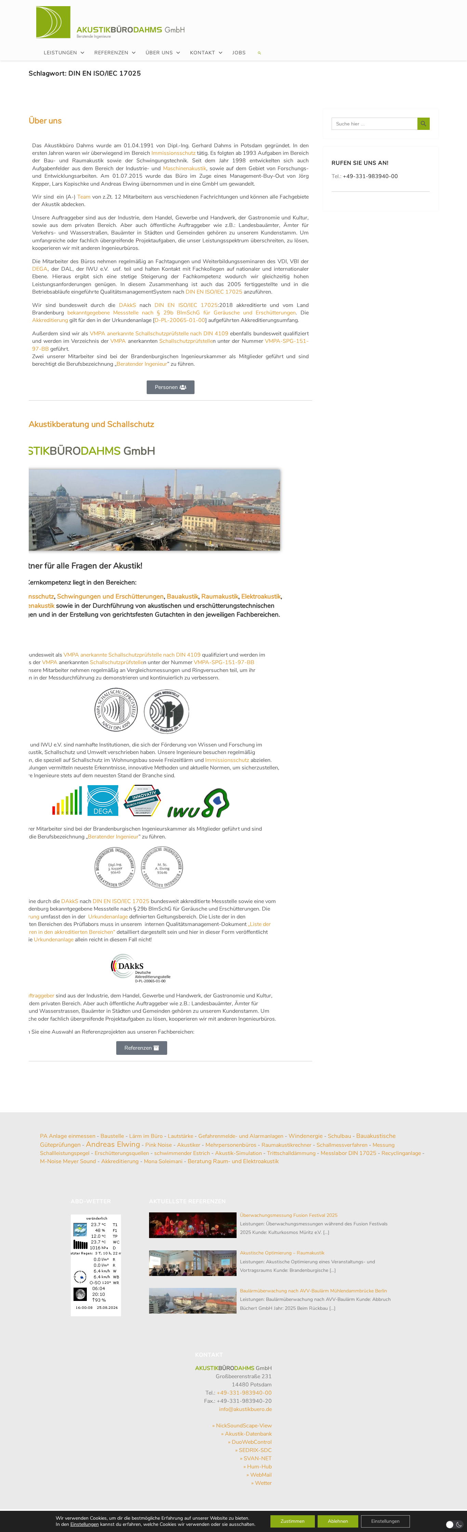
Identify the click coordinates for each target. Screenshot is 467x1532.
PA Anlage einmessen (67, 1136)
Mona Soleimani (163, 1161)
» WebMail (259, 1475)
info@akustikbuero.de (245, 1409)
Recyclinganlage (401, 1153)
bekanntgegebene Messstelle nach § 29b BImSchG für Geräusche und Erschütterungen (181, 313)
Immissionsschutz (173, 153)
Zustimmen (293, 1521)
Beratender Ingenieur (142, 364)
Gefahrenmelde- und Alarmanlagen (240, 1136)
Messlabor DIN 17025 (348, 1153)
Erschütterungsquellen (122, 1153)
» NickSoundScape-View (242, 1425)
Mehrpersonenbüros (230, 1145)
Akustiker (188, 1145)
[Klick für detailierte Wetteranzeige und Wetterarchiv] (96, 1263)
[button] (258, 52)
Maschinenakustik (184, 168)
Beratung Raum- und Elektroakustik (233, 1161)
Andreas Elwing (113, 1144)
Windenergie (306, 1136)
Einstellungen (84, 1524)
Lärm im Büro (146, 1136)
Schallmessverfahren (342, 1145)
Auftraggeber (38, 995)
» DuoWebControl (250, 1442)
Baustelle (112, 1136)
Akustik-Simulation (238, 1153)
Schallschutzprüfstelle (186, 341)
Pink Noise (158, 1145)
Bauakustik (182, 596)
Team (84, 197)
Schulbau (339, 1136)
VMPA (118, 341)
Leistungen (60, 52)
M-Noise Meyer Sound (68, 1161)
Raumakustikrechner (286, 1145)
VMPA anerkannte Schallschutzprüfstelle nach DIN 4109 (159, 333)
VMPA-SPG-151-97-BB (224, 662)
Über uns (159, 52)
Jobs (239, 52)
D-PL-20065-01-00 (180, 320)
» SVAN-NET (256, 1458)
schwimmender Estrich (182, 1153)
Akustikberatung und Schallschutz (91, 424)
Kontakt (202, 52)
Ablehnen (338, 1521)
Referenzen (111, 52)
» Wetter (261, 1483)
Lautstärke (180, 1136)
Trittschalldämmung (291, 1153)
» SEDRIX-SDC (253, 1450)
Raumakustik (219, 596)
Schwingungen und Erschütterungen (110, 596)
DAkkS (127, 305)
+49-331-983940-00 (370, 176)
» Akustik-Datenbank (246, 1434)
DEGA (40, 269)
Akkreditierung (50, 320)
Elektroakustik (261, 596)
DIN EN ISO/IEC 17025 (214, 292)
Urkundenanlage (107, 916)
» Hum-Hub (257, 1466)
